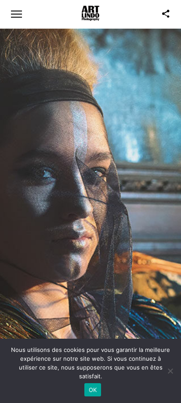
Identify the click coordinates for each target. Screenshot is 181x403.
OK (93, 389)
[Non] (170, 370)
